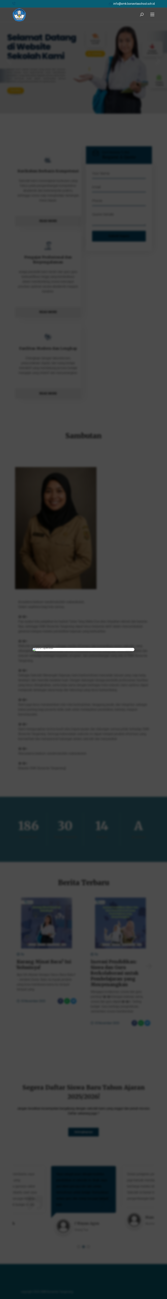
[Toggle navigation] (152, 14)
